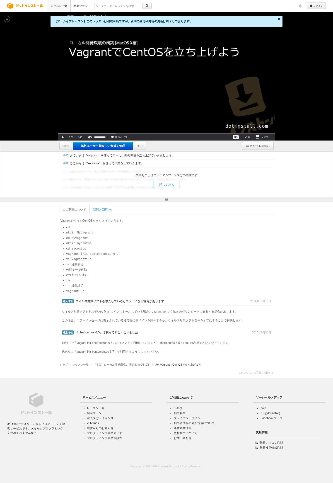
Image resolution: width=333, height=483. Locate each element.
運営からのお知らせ (100, 428)
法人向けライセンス (100, 418)
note (263, 408)
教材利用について (185, 433)
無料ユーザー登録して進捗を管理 (103, 146)
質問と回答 (102, 209)
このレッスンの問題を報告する (256, 372)
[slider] (166, 133)
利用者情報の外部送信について (194, 423)
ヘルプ (178, 408)
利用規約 (180, 413)
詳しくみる (166, 184)
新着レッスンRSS (271, 442)
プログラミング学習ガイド (104, 433)
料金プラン (81, 5)
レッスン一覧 (59, 5)
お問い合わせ (182, 438)
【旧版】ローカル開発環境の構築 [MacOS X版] (121, 364)
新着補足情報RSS (271, 447)
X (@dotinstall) (270, 413)
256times (93, 423)
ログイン (318, 5)
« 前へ (65, 146)
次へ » (140, 146)
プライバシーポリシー (188, 418)
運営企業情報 (182, 428)
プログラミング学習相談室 (104, 438)
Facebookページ (271, 418)
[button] (62, 137)
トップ (64, 364)
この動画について (74, 209)
